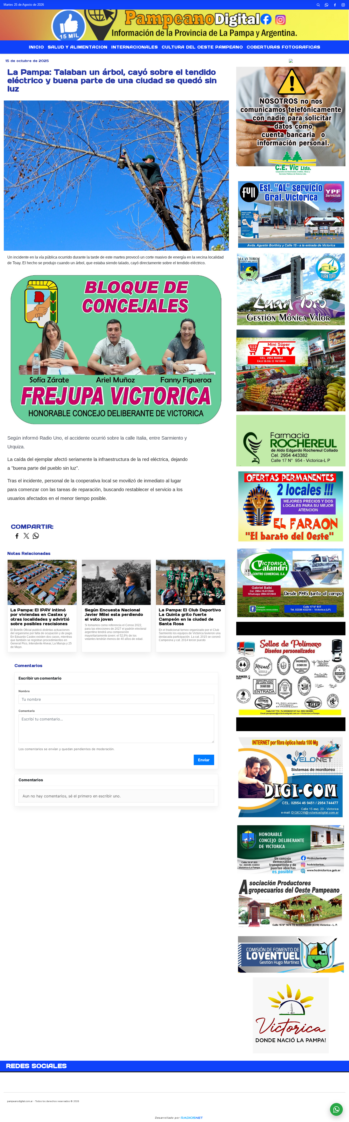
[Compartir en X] (26, 536)
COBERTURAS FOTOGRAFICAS (283, 47)
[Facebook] (335, 5)
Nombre (24, 691)
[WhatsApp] (326, 5)
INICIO (36, 47)
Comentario (27, 711)
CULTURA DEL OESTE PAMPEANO (202, 47)
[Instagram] (343, 5)
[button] (318, 5)
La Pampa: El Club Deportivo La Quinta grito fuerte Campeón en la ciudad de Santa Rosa (190, 617)
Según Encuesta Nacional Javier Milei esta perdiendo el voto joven (114, 615)
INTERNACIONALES (134, 47)
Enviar (204, 760)
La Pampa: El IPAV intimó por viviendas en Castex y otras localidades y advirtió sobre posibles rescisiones (39, 617)
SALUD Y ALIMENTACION (78, 47)
